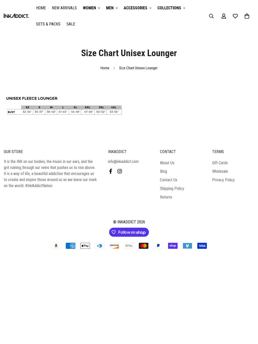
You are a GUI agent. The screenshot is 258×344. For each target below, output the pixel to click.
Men (110, 8)
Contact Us (168, 180)
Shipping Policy (172, 188)
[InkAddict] (16, 16)
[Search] (211, 16)
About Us (167, 162)
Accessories (135, 8)
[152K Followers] (119, 171)
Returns (166, 197)
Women (89, 8)
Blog (163, 171)
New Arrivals (64, 8)
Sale (71, 24)
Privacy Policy (223, 180)
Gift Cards (220, 162)
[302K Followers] (110, 171)
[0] (247, 16)
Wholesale (220, 171)
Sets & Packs (48, 24)
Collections (169, 8)
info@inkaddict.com (123, 161)
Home (41, 8)
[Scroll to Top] (248, 316)
